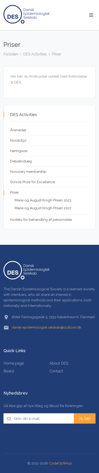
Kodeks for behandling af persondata (41, 220)
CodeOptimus (60, 463)
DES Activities (35, 54)
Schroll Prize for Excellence (32, 182)
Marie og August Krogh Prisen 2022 (43, 208)
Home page (13, 363)
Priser (56, 54)
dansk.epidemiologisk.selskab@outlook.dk (46, 327)
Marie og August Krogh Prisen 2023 (43, 200)
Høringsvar (19, 151)
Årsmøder (18, 130)
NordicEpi (18, 140)
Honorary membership (28, 172)
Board (8, 371)
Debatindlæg (21, 161)
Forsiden (10, 54)
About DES (59, 363)
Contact (56, 371)
